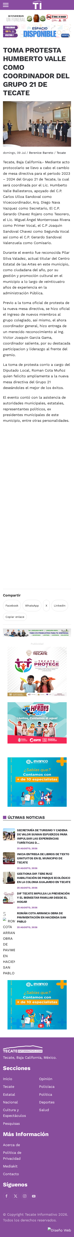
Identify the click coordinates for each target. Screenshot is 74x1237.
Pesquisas (11, 1123)
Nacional (10, 1102)
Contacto (11, 1174)
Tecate (61, 153)
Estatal (9, 1094)
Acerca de (11, 1145)
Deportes (46, 1102)
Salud (44, 1110)
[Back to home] (37, 5)
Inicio (7, 1079)
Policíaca (46, 1086)
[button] (5, 5)
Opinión (45, 1079)
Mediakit (10, 1166)
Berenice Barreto (41, 153)
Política (45, 1094)
